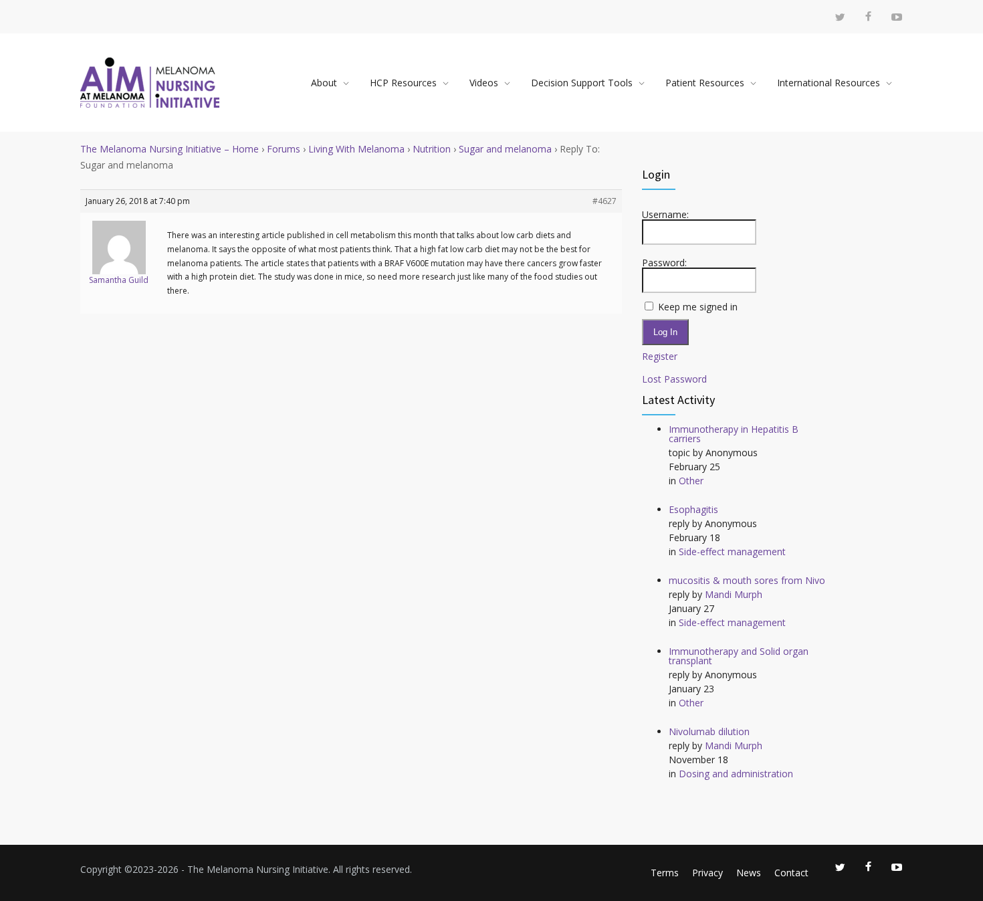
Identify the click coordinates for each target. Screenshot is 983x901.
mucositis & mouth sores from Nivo (747, 580)
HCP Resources (403, 82)
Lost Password (674, 379)
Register (659, 356)
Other (691, 480)
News (748, 872)
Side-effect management (732, 551)
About (324, 82)
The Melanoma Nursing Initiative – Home (169, 148)
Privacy (707, 872)
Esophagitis (693, 509)
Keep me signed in (698, 307)
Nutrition (432, 148)
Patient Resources (704, 82)
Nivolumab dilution (709, 731)
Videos (483, 82)
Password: (664, 263)
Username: (665, 214)
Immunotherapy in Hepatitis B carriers (733, 434)
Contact (791, 872)
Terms (665, 872)
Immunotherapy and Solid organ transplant (738, 656)
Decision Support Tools (582, 82)
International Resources (828, 82)
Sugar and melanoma (505, 148)
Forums (283, 148)
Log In (665, 332)
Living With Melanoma (356, 148)
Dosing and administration (736, 773)
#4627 (604, 201)
